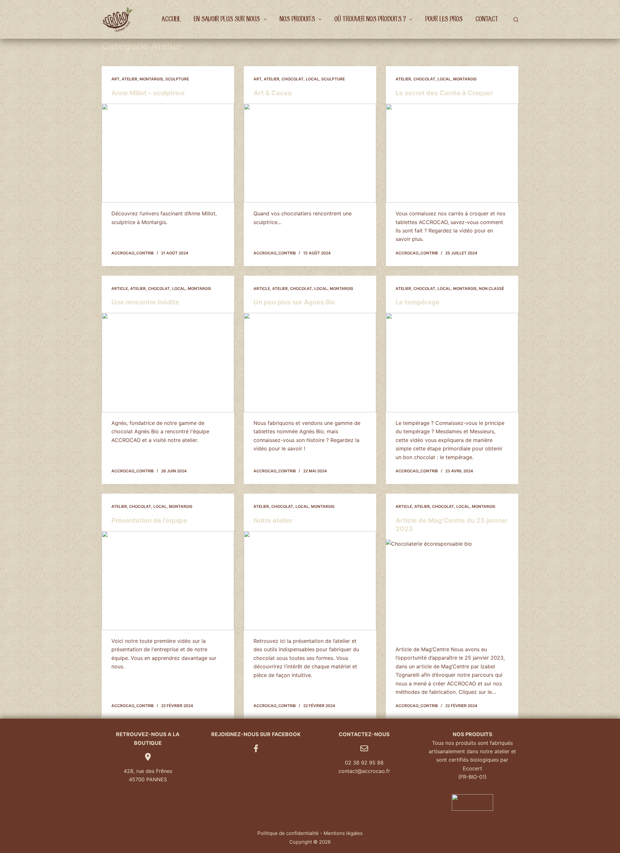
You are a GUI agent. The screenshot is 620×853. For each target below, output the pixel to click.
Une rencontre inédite (145, 302)
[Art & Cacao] (310, 153)
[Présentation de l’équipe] (168, 581)
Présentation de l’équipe (149, 520)
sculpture (177, 79)
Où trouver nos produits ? (370, 19)
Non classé (491, 288)
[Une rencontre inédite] (168, 362)
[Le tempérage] (452, 362)
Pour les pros (443, 19)
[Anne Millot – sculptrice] (168, 153)
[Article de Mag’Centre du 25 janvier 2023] (452, 589)
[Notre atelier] (310, 581)
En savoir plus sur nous (227, 19)
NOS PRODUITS (297, 19)
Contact (486, 19)
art (115, 79)
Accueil (171, 19)
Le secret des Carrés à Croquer (444, 93)
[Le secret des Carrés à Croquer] (452, 153)
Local (312, 79)
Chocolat (293, 79)
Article (119, 288)
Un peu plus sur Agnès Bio (294, 302)
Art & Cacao (272, 93)
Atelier (129, 79)
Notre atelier (273, 520)
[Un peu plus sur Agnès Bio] (310, 362)
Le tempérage (417, 302)
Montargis (151, 79)
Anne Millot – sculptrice (148, 93)
